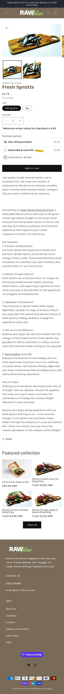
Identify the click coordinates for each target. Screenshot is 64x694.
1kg (27, 108)
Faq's (9, 642)
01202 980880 (13, 583)
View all (32, 524)
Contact (10, 622)
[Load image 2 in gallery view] (32, 69)
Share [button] (9, 439)
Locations (11, 615)
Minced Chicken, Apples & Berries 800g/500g (45, 511)
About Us (11, 608)
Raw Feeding (12, 354)
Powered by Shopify (43, 688)
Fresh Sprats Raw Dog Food (37, 210)
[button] (6, 13)
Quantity (6, 114)
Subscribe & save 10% (25, 150)
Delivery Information (17, 629)
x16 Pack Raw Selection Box (15, 482)
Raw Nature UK (26, 688)
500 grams (11, 108)
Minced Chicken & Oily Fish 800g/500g (45, 480)
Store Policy (12, 635)
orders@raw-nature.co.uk (20, 590)
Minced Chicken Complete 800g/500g (15, 511)
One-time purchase (20, 142)
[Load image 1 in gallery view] (12, 69)
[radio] (5, 142)
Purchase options (12, 136)
